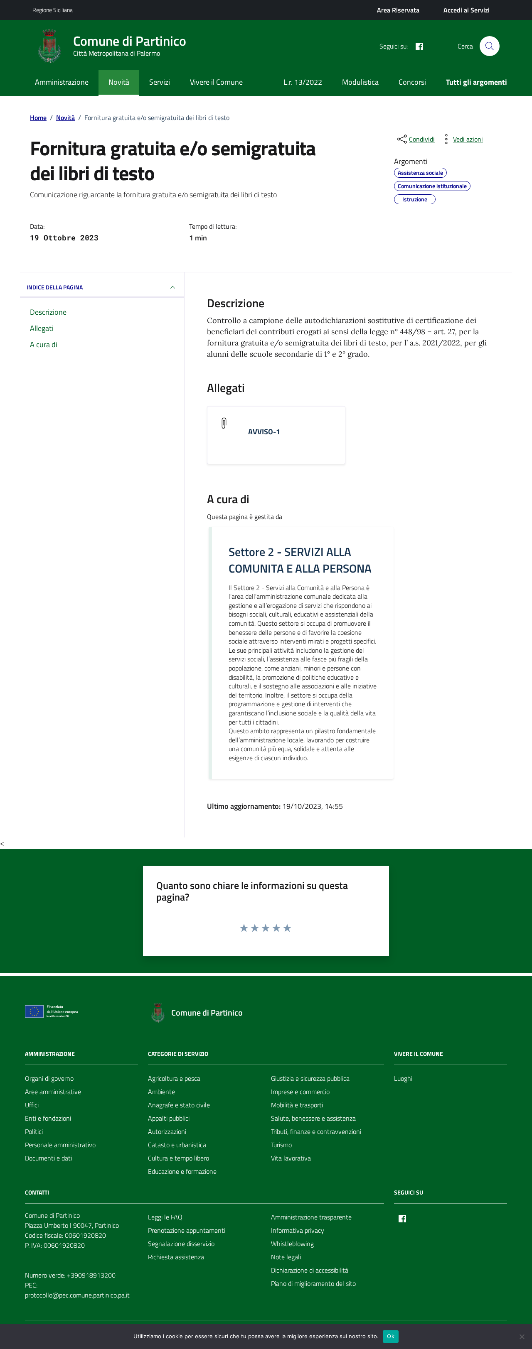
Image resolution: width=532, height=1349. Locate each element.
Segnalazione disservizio (181, 1244)
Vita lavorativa (291, 1158)
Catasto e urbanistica (177, 1145)
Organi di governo (49, 1078)
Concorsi (412, 82)
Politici (34, 1131)
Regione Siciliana (52, 9)
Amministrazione (62, 82)
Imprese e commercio (300, 1092)
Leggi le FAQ (165, 1217)
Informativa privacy (297, 1230)
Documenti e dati (48, 1158)
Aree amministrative (53, 1092)
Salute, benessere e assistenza (313, 1118)
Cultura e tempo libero (178, 1158)
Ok (390, 1336)
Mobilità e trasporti (297, 1105)
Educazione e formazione (182, 1171)
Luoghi (403, 1078)
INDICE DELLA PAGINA (55, 287)
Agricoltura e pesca (174, 1078)
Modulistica (360, 82)
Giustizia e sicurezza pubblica (310, 1078)
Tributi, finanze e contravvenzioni (316, 1131)
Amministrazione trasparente (311, 1217)
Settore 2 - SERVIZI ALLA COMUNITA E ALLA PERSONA (300, 560)
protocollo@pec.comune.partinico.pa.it (77, 1295)
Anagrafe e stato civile (179, 1105)
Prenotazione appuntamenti (186, 1230)
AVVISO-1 (264, 431)
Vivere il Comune (216, 82)
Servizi (159, 82)
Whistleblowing (292, 1244)
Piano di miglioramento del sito (313, 1283)
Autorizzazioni (167, 1131)
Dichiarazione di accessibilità (309, 1270)
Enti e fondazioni (48, 1118)
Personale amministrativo (60, 1145)
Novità (118, 82)
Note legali (286, 1257)
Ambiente (161, 1092)
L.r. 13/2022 (302, 82)
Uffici (32, 1105)
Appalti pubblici (169, 1118)
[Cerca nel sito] (490, 46)
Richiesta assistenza (176, 1257)
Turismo (281, 1145)
